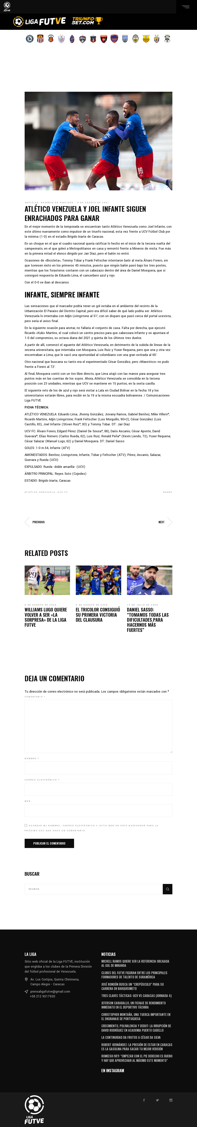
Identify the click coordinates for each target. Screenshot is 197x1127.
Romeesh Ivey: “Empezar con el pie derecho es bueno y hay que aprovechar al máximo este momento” (136, 1058)
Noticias (31, 202)
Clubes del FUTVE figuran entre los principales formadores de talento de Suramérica (134, 974)
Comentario (35, 697)
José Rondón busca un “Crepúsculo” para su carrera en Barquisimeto (132, 986)
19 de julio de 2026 (142, 605)
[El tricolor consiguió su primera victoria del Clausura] (98, 580)
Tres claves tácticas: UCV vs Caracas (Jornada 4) (136, 995)
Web (28, 801)
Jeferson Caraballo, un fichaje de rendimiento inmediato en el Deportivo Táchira (133, 1005)
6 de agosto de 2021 (93, 202)
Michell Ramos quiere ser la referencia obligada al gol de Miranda (135, 963)
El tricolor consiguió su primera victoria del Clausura (98, 614)
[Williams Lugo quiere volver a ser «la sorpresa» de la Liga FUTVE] (47, 580)
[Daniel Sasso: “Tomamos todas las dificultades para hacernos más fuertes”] (149, 580)
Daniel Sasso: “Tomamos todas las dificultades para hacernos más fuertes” (148, 619)
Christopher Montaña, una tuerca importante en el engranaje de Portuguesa (135, 1016)
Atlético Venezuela (40, 492)
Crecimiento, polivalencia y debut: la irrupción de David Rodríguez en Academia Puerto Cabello (136, 1028)
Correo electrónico (42, 780)
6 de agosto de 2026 (41, 605)
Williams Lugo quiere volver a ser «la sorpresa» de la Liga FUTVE (46, 617)
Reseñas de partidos (57, 202)
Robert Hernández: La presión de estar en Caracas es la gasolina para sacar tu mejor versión (136, 1046)
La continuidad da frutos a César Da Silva (131, 1037)
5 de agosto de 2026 (92, 605)
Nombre (32, 758)
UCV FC (63, 492)
